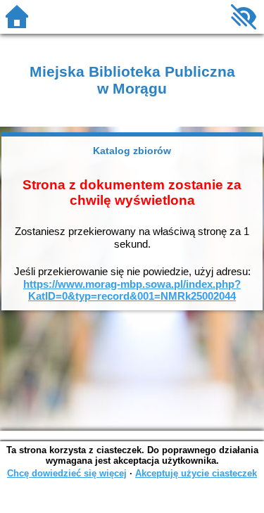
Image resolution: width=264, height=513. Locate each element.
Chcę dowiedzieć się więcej (67, 473)
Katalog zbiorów (132, 150)
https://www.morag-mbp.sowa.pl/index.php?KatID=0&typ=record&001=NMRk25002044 (132, 290)
